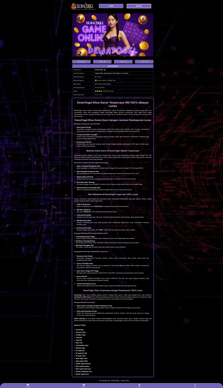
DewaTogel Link (93, 199)
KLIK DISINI (98, 95)
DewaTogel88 (107, 318)
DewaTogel (78, 110)
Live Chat (28, 387)
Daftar (83, 387)
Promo (139, 387)
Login (195, 387)
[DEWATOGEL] (83, 6)
